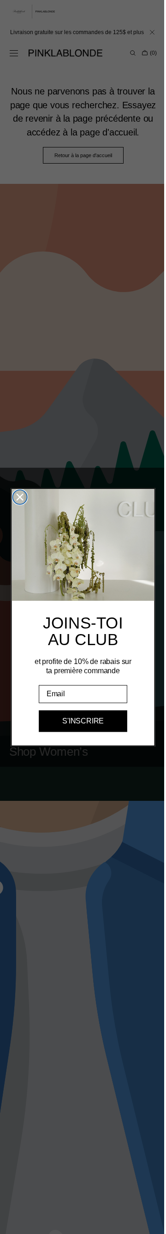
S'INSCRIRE (80, 721)
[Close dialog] (16, 497)
